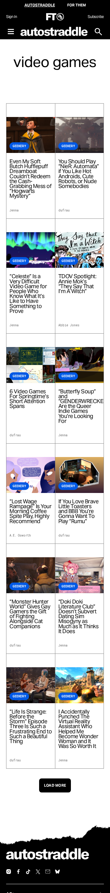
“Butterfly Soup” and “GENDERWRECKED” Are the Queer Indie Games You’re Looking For (79, 406)
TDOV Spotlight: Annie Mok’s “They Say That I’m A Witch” (77, 284)
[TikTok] (28, 871)
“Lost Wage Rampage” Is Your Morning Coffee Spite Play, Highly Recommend (30, 511)
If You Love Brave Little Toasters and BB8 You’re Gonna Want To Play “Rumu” (78, 511)
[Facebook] (18, 871)
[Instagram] (8, 871)
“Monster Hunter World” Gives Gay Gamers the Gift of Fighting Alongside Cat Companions (29, 614)
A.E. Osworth (20, 535)
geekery (19, 146)
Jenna (14, 210)
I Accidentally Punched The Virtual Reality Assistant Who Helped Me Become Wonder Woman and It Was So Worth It (78, 729)
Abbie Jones (68, 325)
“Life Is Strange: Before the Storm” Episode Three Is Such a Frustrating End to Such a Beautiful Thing (30, 726)
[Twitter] (37, 871)
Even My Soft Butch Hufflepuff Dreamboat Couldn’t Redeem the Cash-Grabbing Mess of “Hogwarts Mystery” (30, 179)
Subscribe (96, 16)
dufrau (64, 210)
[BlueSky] (57, 871)
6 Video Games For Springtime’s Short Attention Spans (29, 399)
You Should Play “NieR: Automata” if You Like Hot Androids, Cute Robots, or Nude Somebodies (78, 174)
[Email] (47, 871)
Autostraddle (39, 5)
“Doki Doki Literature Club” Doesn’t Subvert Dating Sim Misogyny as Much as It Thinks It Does (78, 616)
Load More (55, 785)
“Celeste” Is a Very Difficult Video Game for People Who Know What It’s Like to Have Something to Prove (28, 294)
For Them (76, 5)
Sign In (11, 16)
